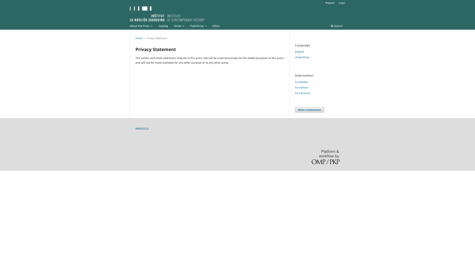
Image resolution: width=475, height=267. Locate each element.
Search (338, 26)
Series (178, 26)
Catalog (163, 26)
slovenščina (302, 57)
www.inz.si (142, 128)
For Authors (301, 87)
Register (330, 2)
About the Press (140, 26)
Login (342, 2)
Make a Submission (309, 109)
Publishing (197, 26)
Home (138, 38)
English (299, 51)
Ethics (216, 26)
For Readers (301, 82)
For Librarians (302, 93)
